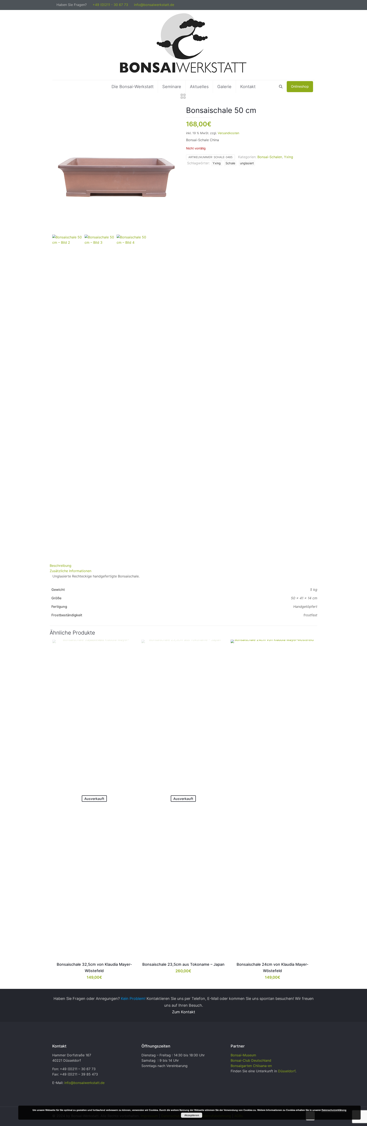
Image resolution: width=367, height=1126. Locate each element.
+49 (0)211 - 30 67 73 (110, 5)
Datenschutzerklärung (334, 1110)
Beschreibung (60, 565)
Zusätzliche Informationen (70, 571)
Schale (230, 163)
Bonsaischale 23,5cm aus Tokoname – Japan (183, 964)
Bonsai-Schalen (269, 157)
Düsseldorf (286, 1071)
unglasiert (247, 163)
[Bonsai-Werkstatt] (183, 45)
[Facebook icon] (308, 5)
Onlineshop (300, 86)
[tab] (183, 565)
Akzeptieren (191, 1115)
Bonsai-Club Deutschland (251, 1060)
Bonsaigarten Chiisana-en (251, 1066)
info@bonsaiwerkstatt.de (154, 5)
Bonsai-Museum (243, 1055)
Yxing (288, 157)
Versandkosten (228, 133)
